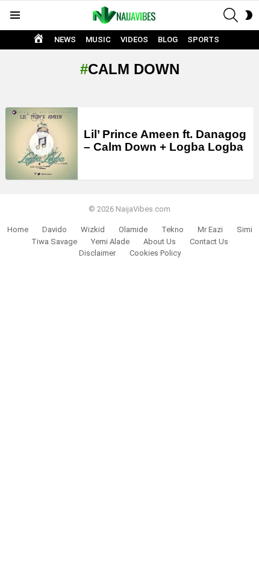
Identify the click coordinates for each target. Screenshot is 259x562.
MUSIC (98, 39)
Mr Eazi (210, 229)
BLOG (168, 39)
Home (17, 229)
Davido (54, 229)
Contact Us (209, 241)
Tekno (172, 229)
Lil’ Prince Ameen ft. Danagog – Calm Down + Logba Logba (165, 140)
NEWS (65, 39)
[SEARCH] (230, 15)
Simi (244, 229)
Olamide (133, 229)
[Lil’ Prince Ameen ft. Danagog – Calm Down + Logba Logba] (41, 143)
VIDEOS (134, 39)
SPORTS (203, 39)
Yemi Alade (110, 241)
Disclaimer (97, 252)
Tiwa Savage (54, 241)
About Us (159, 241)
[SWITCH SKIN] (249, 15)
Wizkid (93, 229)
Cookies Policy (155, 252)
